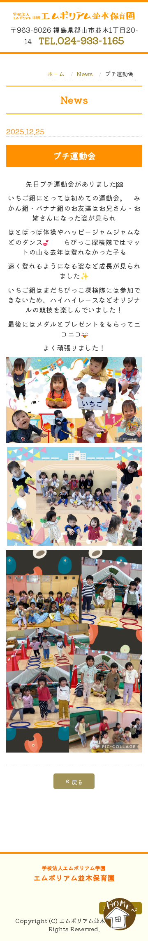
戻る (74, 781)
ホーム (56, 74)
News (84, 74)
